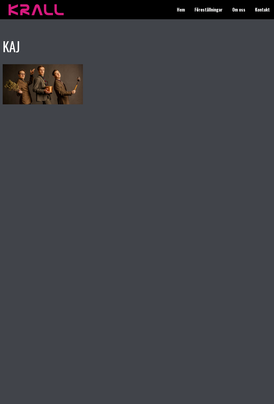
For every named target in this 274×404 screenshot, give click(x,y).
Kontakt (262, 9)
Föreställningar (209, 9)
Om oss (238, 9)
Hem (181, 9)
